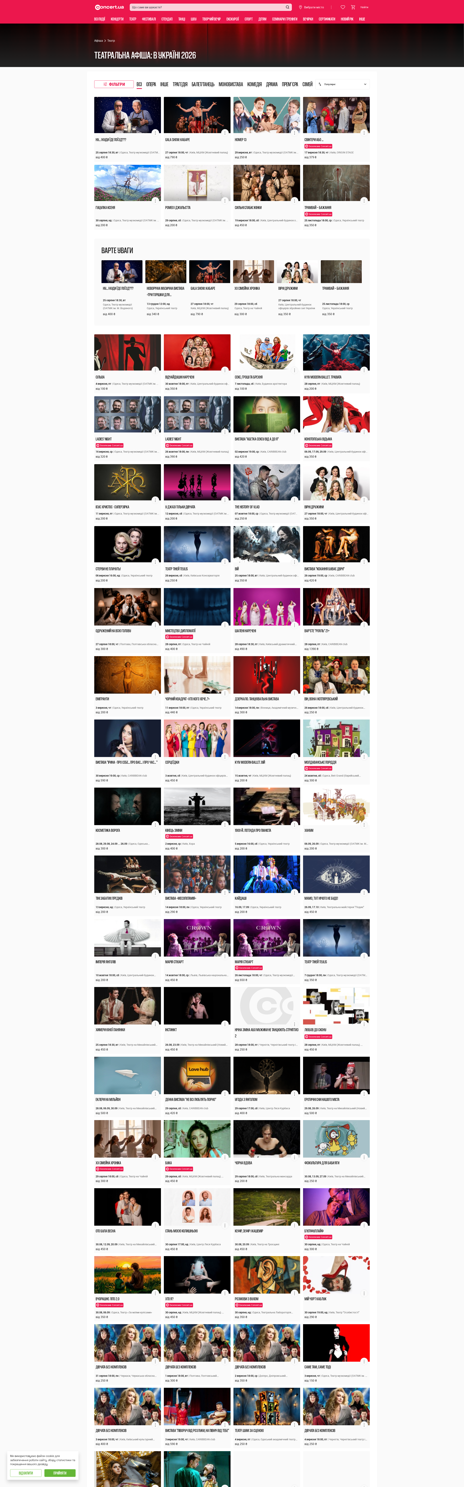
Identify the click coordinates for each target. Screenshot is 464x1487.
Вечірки (308, 19)
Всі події (99, 19)
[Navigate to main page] (109, 7)
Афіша (98, 41)
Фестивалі (149, 19)
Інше (362, 19)
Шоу (193, 19)
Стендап (167, 19)
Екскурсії (233, 19)
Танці (181, 19)
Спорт (249, 19)
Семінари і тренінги (284, 19)
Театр (132, 19)
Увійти (364, 7)
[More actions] (155, 133)
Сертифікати (327, 19)
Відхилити (26, 1473)
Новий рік (347, 19)
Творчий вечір (211, 19)
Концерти (117, 19)
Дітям (262, 19)
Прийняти (59, 1473)
